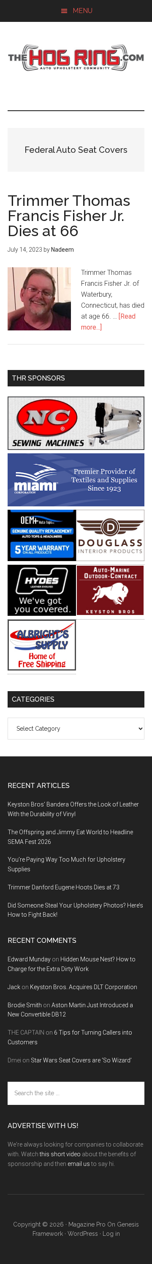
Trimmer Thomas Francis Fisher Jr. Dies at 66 (69, 215)
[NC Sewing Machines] (76, 448)
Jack (14, 987)
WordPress (83, 1233)
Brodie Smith (25, 1005)
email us (79, 1163)
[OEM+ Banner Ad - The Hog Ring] (42, 559)
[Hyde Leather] (42, 613)
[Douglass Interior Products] (110, 559)
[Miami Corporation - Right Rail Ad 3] (76, 504)
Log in (111, 1233)
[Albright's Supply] (42, 668)
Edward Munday (29, 959)
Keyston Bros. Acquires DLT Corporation (83, 987)
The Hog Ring (76, 58)
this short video (60, 1154)
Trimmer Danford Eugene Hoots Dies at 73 (63, 887)
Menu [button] (82, 11)
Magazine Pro (87, 1224)
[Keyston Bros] (110, 613)
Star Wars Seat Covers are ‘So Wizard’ (81, 1060)
